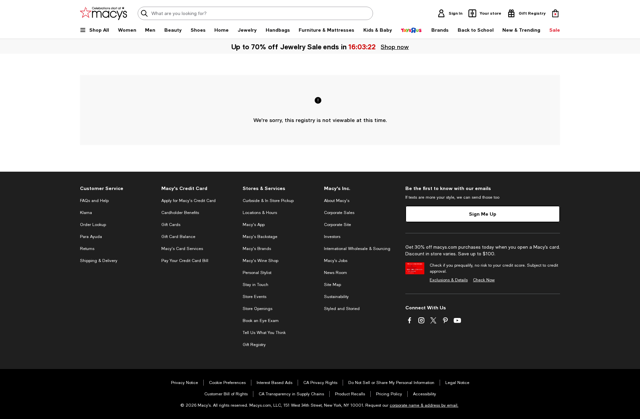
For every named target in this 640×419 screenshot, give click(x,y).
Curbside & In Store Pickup (268, 200)
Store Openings (257, 308)
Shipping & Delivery (98, 260)
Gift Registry (254, 344)
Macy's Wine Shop (260, 260)
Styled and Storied (342, 308)
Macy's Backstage (260, 236)
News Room (335, 272)
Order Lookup (93, 224)
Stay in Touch (255, 284)
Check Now (484, 280)
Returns (87, 248)
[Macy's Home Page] (103, 13)
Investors (332, 236)
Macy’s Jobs (335, 260)
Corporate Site (337, 224)
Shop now (395, 46)
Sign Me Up (482, 214)
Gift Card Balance (178, 236)
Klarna (86, 212)
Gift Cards (170, 224)
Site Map (332, 284)
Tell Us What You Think (264, 332)
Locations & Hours (260, 212)
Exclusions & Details (449, 280)
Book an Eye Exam (261, 320)
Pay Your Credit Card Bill (184, 260)
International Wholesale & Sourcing (357, 248)
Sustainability (336, 296)
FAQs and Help (94, 200)
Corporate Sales (339, 212)
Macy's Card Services (182, 248)
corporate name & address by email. (424, 405)
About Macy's (336, 200)
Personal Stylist (257, 272)
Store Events (254, 296)
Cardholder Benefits (180, 212)
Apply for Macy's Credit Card (188, 200)
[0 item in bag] (555, 13)
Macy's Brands (257, 248)
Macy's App (254, 224)
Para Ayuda (91, 236)
